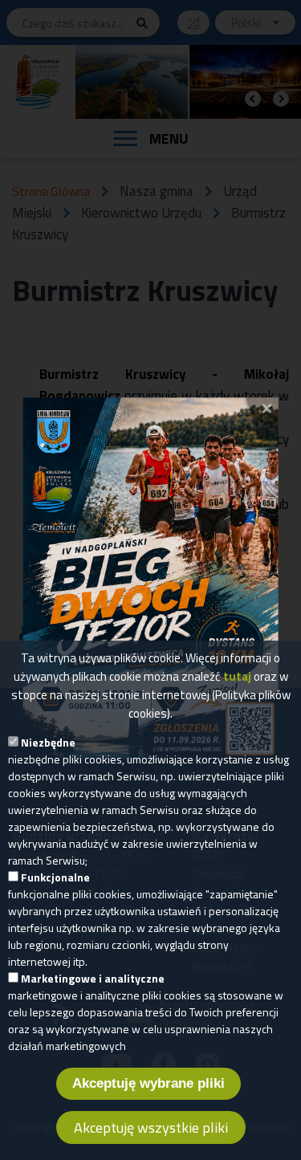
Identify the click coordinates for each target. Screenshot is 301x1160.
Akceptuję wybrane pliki (148, 1083)
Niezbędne (48, 742)
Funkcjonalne (55, 877)
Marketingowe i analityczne (93, 978)
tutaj (237, 676)
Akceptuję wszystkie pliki (151, 1127)
